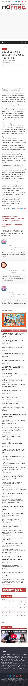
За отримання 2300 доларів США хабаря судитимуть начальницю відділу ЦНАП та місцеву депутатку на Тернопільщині (13, 429)
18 (6, 613)
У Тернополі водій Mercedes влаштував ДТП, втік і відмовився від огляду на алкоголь (14, 379)
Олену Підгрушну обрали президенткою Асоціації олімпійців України (12, 341)
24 (2, 615)
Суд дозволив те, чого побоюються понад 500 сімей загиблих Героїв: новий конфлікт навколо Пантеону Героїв (13, 422)
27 (13, 615)
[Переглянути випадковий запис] (25, 42)
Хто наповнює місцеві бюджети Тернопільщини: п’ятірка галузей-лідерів (12, 520)
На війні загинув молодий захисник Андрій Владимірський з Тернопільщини (13, 514)
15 (21, 610)
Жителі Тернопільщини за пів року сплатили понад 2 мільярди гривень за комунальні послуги (13, 347)
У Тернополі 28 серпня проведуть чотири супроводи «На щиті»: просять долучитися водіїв (13, 450)
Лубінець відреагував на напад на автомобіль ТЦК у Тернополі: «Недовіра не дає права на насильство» (13, 550)
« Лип (2, 622)
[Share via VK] (15, 208)
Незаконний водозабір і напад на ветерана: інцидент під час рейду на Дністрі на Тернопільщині (13, 469)
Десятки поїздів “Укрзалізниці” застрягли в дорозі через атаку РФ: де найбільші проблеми (13, 409)
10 (2, 610)
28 (17, 615)
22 (21, 613)
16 (24, 610)
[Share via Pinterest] (25, 208)
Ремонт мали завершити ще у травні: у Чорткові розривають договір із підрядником (14, 488)
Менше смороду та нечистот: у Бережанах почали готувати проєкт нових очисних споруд (13, 443)
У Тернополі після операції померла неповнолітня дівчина (11, 391)
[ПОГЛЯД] (2, 42)
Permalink (13, 249)
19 (9, 613)
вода (14, 60)
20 (13, 613)
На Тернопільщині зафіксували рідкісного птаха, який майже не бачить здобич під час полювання (14, 354)
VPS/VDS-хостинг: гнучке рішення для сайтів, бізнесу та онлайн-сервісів (14, 385)
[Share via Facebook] (13, 208)
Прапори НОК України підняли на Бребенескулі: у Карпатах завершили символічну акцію (11, 436)
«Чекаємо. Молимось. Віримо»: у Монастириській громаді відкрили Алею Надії (14, 374)
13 (13, 610)
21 (17, 613)
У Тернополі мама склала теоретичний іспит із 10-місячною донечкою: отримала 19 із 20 (14, 462)
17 (2, 613)
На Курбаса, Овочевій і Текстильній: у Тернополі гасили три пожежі (12, 525)
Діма (11, 269)
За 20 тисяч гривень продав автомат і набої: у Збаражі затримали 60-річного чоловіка (14, 361)
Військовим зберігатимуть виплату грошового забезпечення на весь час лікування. (12, 566)
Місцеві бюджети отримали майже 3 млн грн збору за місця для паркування (14, 402)
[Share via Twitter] (20, 208)
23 (24, 613)
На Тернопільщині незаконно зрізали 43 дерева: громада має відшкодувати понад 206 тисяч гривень (13, 367)
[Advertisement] (14, 25)
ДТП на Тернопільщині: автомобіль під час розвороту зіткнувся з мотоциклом (13, 544)
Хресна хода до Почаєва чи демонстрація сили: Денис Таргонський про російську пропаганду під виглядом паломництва (13, 581)
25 (6, 615)
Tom (11, 292)
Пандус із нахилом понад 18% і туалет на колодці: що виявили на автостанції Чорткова (13, 334)
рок (11, 245)
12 (9, 610)
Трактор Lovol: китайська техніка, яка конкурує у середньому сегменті (12, 482)
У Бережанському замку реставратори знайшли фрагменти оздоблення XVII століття (12, 574)
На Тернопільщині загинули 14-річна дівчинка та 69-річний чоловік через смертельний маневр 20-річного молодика (14, 476)
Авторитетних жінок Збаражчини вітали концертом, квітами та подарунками (13, 218)
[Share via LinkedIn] (22, 208)
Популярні (15, 331)
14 (17, 610)
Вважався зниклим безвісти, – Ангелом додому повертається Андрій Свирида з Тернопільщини (12, 532)
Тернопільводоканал (7, 62)
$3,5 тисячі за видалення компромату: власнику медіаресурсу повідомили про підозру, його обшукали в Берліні (12, 500)
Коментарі (23, 331)
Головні (4, 49)
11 (6, 610)
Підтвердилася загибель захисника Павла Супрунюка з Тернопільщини (13, 494)
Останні (6, 331)
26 (9, 615)
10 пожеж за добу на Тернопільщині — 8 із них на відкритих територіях (13, 396)
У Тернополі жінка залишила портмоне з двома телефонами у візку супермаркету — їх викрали (13, 508)
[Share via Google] (18, 208)
